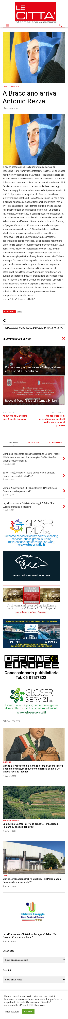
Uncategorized (11, 820)
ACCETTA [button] (28, 1011)
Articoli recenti (11, 721)
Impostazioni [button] (12, 1011)
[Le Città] (35, 23)
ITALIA (6, 931)
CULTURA (7, 762)
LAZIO (5, 875)
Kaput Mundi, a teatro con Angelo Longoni (15, 417)
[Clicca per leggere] (34, 360)
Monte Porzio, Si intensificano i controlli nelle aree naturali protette (51, 420)
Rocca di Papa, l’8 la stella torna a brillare (31, 400)
